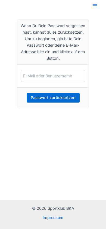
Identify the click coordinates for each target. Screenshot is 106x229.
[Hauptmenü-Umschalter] (95, 5)
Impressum (53, 217)
